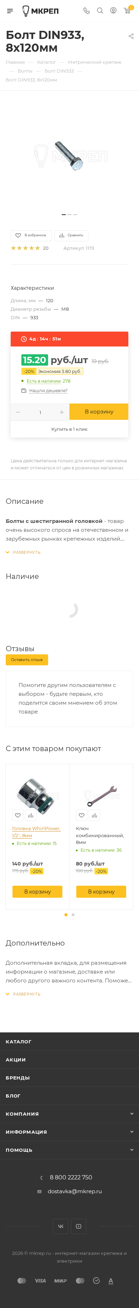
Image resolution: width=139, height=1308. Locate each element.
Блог (13, 1096)
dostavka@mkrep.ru (75, 1191)
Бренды (18, 1078)
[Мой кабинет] (113, 11)
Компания (22, 1114)
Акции (16, 1059)
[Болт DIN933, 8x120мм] (69, 155)
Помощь (19, 1150)
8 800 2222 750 (71, 1177)
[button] (66, 914)
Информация (26, 1132)
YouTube (78, 1226)
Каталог (19, 1041)
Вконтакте (60, 1226)
